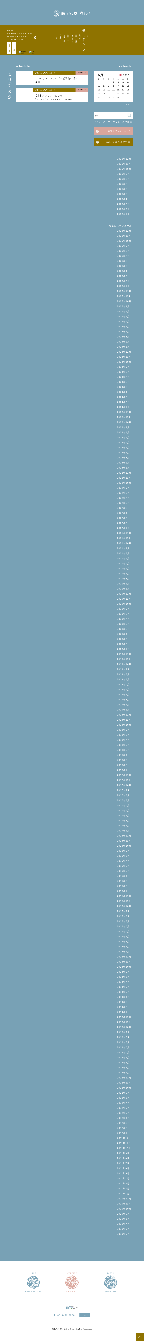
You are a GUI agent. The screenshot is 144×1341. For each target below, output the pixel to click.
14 (109, 89)
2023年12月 (124, 412)
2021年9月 (123, 548)
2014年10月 (124, 967)
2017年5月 (123, 810)
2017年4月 (123, 815)
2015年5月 (123, 931)
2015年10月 (124, 906)
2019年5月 (123, 689)
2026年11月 (124, 164)
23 (118, 93)
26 (99, 97)
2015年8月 (123, 916)
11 (128, 86)
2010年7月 (123, 1224)
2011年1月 (123, 1193)
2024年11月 (124, 357)
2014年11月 (124, 962)
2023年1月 (123, 468)
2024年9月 (123, 367)
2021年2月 (123, 583)
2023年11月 (124, 417)
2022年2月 (123, 523)
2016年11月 (124, 841)
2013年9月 (123, 1032)
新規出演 (14, 48)
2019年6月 (123, 684)
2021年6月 (123, 563)
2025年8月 (123, 311)
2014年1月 (123, 1012)
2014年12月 (124, 957)
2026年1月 (123, 214)
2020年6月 (123, 624)
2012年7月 (123, 1103)
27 (104, 97)
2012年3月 (123, 1123)
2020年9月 (123, 609)
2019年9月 (123, 669)
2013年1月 (123, 1072)
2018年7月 (123, 740)
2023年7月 (123, 437)
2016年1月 (123, 891)
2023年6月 (123, 442)
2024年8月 (123, 372)
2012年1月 (123, 1133)
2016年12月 (124, 836)
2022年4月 (123, 513)
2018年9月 (123, 730)
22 (113, 93)
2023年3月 (123, 457)
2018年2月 (123, 765)
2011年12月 (124, 1138)
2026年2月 (123, 209)
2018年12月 (124, 715)
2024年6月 (123, 382)
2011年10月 (124, 1148)
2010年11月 (124, 1204)
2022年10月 (124, 483)
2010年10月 (124, 1209)
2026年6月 (123, 189)
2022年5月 (123, 508)
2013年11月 (124, 1022)
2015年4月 (123, 936)
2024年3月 (123, 397)
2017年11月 (124, 780)
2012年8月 (123, 1098)
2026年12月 (124, 159)
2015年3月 (123, 941)
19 (99, 93)
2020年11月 (124, 599)
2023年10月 (124, 422)
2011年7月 (123, 1163)
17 (123, 89)
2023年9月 (123, 427)
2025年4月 (123, 331)
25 (128, 93)
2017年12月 (124, 775)
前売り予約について (119, 131)
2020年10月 (124, 604)
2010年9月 (123, 1214)
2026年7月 (123, 184)
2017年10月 (124, 785)
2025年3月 (123, 336)
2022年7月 (123, 498)
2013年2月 (123, 1067)
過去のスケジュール (120, 225)
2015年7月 (123, 921)
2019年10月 (124, 664)
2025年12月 (124, 291)
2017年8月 (123, 795)
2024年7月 (123, 377)
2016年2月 (123, 886)
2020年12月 (124, 594)
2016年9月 (123, 851)
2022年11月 (124, 478)
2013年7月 (123, 1042)
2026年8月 (123, 179)
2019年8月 (123, 674)
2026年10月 (124, 169)
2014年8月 (123, 977)
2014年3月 (123, 1002)
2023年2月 (123, 463)
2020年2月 (123, 644)
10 (123, 86)
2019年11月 (124, 659)
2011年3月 (123, 1183)
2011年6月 (123, 1168)
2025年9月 (123, 306)
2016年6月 (123, 866)
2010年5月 (123, 1234)
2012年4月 (123, 1118)
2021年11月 (124, 538)
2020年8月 (123, 614)
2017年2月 (123, 825)
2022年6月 (123, 503)
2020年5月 (123, 629)
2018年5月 (123, 750)
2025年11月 (124, 296)
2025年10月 (124, 301)
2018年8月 (123, 735)
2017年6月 (123, 805)
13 (104, 89)
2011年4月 (123, 1178)
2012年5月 (123, 1113)
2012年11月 (124, 1083)
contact (9, 48)
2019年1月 (123, 710)
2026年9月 (123, 174)
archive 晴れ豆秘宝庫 (118, 142)
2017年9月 (123, 790)
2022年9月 (123, 488)
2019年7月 (123, 679)
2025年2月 (123, 342)
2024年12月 (124, 352)
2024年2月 (123, 402)
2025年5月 (123, 326)
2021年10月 (124, 543)
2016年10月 (124, 846)
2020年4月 (123, 634)
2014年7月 (123, 982)
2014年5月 (123, 992)
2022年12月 (124, 473)
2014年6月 (123, 987)
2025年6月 (123, 321)
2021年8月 (123, 553)
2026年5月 (123, 194)
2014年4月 (123, 997)
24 (123, 93)
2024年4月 (123, 392)
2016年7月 (123, 861)
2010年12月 (124, 1198)
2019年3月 (123, 699)
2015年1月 (123, 951)
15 (113, 89)
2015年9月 (123, 911)
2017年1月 (123, 830)
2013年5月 (123, 1052)
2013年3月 (123, 1062)
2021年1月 (123, 589)
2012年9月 (123, 1093)
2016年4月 (123, 876)
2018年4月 (123, 755)
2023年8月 (123, 432)
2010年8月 (123, 1219)
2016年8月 (123, 856)
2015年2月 (123, 946)
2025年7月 (123, 316)
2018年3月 (123, 760)
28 (109, 97)
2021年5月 (123, 568)
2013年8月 (123, 1037)
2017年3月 (123, 820)
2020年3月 (123, 639)
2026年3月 (123, 204)
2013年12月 (124, 1017)
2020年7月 (123, 619)
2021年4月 (123, 573)
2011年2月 (123, 1188)
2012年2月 (123, 1128)
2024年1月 (123, 407)
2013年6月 (123, 1047)
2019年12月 (124, 654)
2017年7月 (123, 800)
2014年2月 (123, 1007)
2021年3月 (123, 578)
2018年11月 (124, 720)
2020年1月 (123, 649)
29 (113, 97)
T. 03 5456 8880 (64, 1315)
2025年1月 (123, 347)
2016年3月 (123, 881)
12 (99, 89)
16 (118, 89)
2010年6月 (123, 1229)
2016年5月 (123, 871)
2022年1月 (123, 528)
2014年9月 (123, 972)
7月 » (127, 105)
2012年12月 (124, 1077)
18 (128, 89)
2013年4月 (123, 1057)
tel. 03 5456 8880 (15, 39)
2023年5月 (123, 447)
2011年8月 (123, 1158)
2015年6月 (123, 926)
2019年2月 (123, 704)
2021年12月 (124, 533)
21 (109, 93)
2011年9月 (123, 1153)
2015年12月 (124, 896)
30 (118, 97)
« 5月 (99, 105)
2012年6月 (123, 1108)
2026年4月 (123, 199)
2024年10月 (124, 362)
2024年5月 (123, 387)
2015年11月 (124, 901)
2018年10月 (124, 725)
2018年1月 (123, 770)
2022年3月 (123, 518)
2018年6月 (123, 745)
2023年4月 (123, 452)
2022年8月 (123, 493)
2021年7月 (123, 558)
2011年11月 (124, 1143)
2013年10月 (124, 1027)
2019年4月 (123, 694)
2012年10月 (124, 1088)
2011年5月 (123, 1173)
